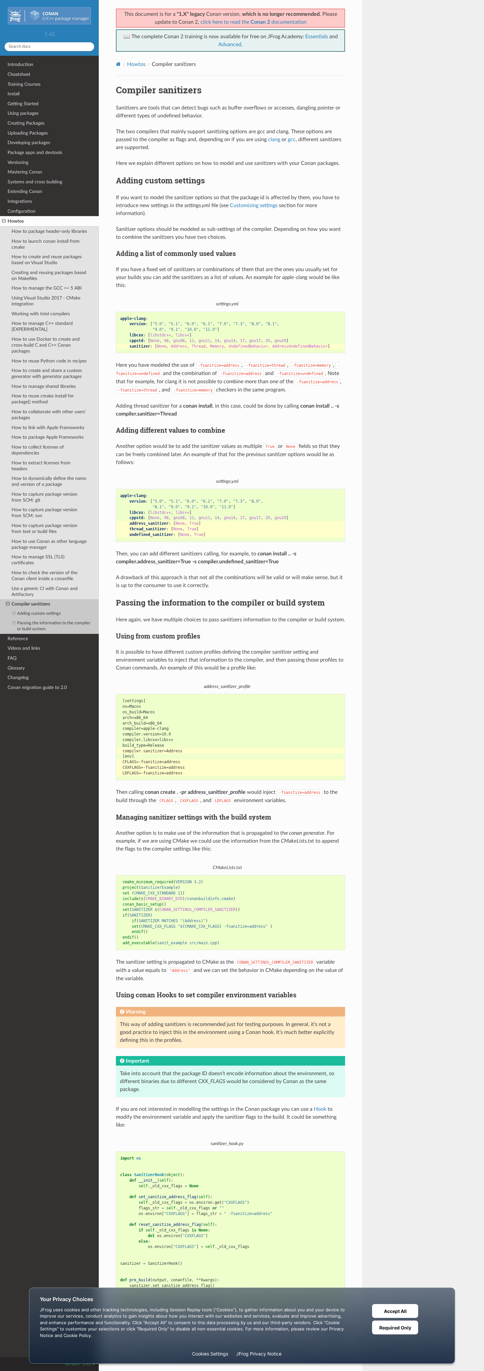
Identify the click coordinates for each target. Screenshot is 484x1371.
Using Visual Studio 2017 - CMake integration (46, 301)
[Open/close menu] (4, 221)
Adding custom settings (39, 613)
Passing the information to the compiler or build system (54, 626)
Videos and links (24, 648)
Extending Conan (25, 191)
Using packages (23, 113)
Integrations (20, 201)
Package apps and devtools (35, 152)
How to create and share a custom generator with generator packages (47, 373)
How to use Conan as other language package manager (49, 544)
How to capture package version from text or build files (44, 528)
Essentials (316, 36)
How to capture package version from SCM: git (44, 497)
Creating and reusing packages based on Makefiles (49, 275)
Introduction (20, 64)
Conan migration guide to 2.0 (37, 687)
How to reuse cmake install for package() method (43, 398)
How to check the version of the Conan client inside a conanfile (44, 575)
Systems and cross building (35, 181)
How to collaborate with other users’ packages (49, 414)
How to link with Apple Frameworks (48, 427)
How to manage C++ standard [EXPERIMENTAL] (42, 326)
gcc (292, 139)
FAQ (12, 658)
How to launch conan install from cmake (46, 244)
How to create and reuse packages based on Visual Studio (47, 259)
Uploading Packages (28, 133)
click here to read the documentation (254, 22)
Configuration (22, 211)
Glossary (16, 668)
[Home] (118, 64)
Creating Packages (26, 123)
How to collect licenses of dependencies (38, 450)
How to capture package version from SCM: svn (44, 512)
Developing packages (29, 142)
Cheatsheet (19, 74)
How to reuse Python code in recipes (49, 360)
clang (274, 139)
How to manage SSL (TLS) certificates (38, 559)
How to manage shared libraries (44, 386)
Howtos (16, 221)
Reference (18, 638)
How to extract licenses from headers (41, 465)
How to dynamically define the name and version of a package (49, 481)
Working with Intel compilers (41, 313)
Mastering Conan (25, 172)
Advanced (229, 44)
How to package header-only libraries (49, 231)
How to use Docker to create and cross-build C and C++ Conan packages (46, 345)
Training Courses (24, 84)
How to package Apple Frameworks (48, 437)
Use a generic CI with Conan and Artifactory (45, 591)
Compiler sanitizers (31, 604)
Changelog (18, 677)
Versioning (18, 162)
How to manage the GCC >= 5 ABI (47, 288)
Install (13, 93)
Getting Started (23, 103)
